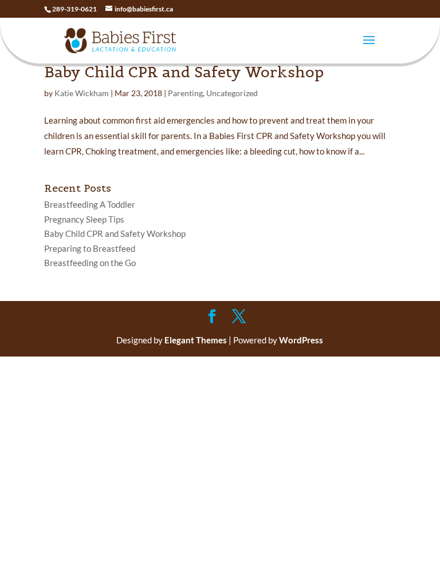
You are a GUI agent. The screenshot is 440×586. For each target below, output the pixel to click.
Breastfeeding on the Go (90, 263)
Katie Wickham (81, 93)
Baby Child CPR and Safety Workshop (184, 71)
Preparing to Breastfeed (89, 248)
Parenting (185, 93)
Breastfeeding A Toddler (89, 204)
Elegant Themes (195, 340)
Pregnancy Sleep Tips (84, 219)
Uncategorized (232, 93)
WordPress (301, 340)
